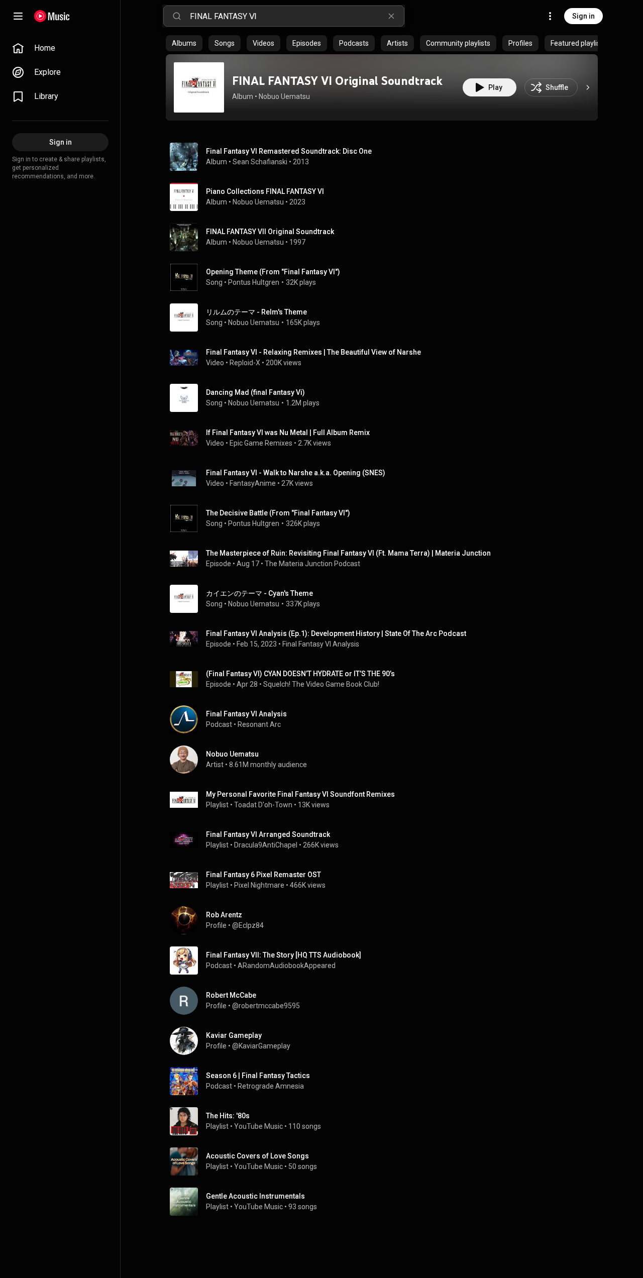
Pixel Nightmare (259, 885)
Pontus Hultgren (253, 282)
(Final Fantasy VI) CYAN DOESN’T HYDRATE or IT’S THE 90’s (300, 674)
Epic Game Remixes (261, 443)
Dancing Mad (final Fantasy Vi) (255, 392)
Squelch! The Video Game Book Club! (321, 684)
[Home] (52, 16)
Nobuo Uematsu (284, 96)
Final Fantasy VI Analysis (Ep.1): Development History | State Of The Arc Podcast (336, 633)
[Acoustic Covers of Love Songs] (386, 1161)
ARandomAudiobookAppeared (287, 966)
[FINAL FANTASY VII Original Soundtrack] (386, 237)
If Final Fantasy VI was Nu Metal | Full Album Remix (288, 433)
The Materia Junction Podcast (312, 564)
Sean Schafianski (260, 162)
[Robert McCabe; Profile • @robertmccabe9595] (386, 1001)
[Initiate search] (177, 16)
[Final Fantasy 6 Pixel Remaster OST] (386, 880)
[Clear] (391, 16)
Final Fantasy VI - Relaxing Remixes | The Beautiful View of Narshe (313, 352)
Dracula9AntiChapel (265, 845)
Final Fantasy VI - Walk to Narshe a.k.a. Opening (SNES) (295, 473)
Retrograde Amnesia (271, 1086)
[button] (199, 87)
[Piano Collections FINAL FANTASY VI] (386, 197)
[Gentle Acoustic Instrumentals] (386, 1202)
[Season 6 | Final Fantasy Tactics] (386, 1081)
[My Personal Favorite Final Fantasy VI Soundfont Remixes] (386, 800)
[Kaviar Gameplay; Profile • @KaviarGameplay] (386, 1041)
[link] (60, 48)
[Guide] (18, 16)
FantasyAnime (253, 483)
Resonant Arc (259, 724)
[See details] (588, 87)
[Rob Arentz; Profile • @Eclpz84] (386, 920)
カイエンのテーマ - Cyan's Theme (259, 593)
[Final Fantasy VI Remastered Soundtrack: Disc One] (386, 157)
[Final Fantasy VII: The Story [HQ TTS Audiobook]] (386, 960)
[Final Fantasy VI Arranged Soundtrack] (386, 840)
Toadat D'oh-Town (263, 805)
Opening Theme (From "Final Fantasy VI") (273, 272)
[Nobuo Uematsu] (386, 759)
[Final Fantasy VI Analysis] (386, 719)
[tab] (184, 43)
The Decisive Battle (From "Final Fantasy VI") (278, 513)
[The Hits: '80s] (386, 1121)
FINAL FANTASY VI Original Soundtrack (337, 80)
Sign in (583, 16)
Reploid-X (245, 363)
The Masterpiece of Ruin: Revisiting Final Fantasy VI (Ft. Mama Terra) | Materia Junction (349, 553)
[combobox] (297, 16)
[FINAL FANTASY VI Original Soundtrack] (199, 87)
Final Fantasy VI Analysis (320, 644)
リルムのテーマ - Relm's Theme (256, 312)
